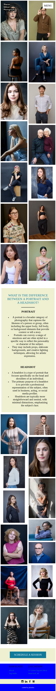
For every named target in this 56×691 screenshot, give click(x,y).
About (11, 670)
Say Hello (13, 673)
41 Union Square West (37, 670)
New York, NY (33, 673)
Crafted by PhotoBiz (28, 687)
